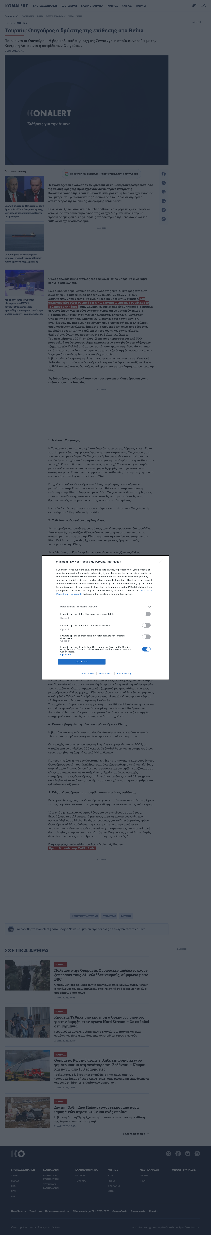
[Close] (162, 562)
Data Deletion (87, 673)
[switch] (146, 614)
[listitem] (105, 606)
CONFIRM (82, 661)
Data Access (105, 673)
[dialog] (105, 617)
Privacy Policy (124, 673)
